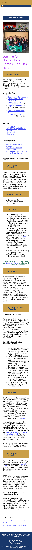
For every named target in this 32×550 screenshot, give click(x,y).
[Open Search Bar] (29, 2)
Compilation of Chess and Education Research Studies (16, 521)
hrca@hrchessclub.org (16, 543)
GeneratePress (17, 547)
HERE (24, 237)
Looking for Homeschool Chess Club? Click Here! (15, 62)
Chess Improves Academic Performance (14, 525)
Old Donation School (16, 104)
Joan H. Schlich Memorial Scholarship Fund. (15, 433)
